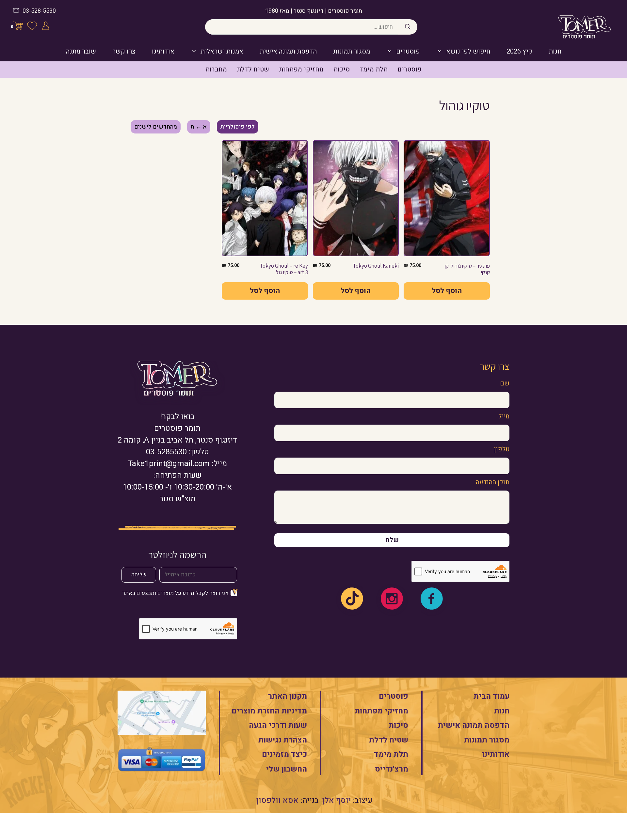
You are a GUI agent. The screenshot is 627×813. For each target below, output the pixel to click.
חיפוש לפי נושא (468, 51)
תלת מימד (374, 69)
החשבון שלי (286, 769)
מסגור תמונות (351, 51)
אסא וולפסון (277, 800)
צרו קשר (124, 51)
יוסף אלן (336, 800)
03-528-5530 (39, 11)
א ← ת (199, 126)
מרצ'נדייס (391, 769)
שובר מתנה (81, 51)
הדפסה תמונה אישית (473, 725)
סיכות (341, 69)
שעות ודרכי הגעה (278, 725)
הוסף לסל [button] (447, 291)
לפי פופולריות (237, 126)
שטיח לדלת (253, 69)
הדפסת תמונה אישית (288, 51)
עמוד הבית (491, 696)
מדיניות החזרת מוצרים (269, 711)
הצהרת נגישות (282, 740)
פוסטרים (408, 51)
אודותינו (163, 51)
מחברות (216, 69)
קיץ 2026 (519, 51)
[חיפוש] (407, 27)
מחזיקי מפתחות (301, 69)
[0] (18, 27)
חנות (555, 51)
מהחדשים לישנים (155, 126)
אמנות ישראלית (222, 51)
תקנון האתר (287, 696)
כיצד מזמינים (284, 754)
